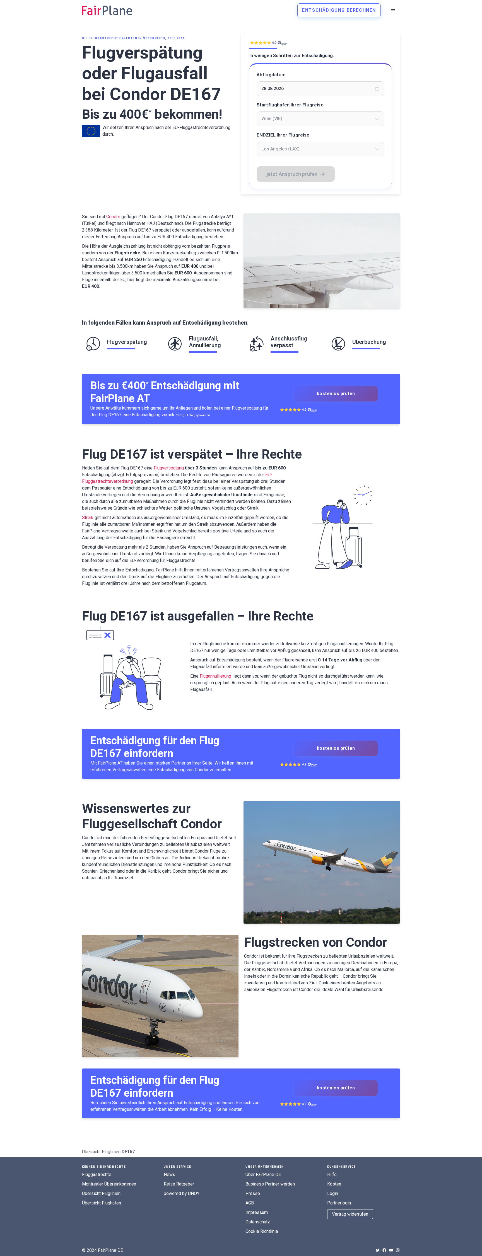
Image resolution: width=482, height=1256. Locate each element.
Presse (252, 1193)
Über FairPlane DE (263, 1174)
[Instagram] (398, 1250)
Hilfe (332, 1174)
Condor (113, 216)
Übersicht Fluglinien (101, 1151)
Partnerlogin (339, 1203)
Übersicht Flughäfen (101, 1203)
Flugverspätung (169, 468)
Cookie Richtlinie (261, 1231)
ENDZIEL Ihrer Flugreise (283, 135)
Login (332, 1193)
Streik (87, 517)
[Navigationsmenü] (393, 9)
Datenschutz (257, 1222)
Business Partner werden (270, 1184)
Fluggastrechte (96, 1174)
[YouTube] (391, 1250)
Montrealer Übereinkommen (109, 1184)
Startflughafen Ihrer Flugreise (290, 105)
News (169, 1174)
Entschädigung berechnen (339, 10)
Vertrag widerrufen (350, 1214)
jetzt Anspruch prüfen (292, 174)
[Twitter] (377, 1250)
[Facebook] (384, 1250)
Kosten (334, 1184)
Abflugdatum (271, 74)
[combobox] (321, 118)
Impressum (256, 1212)
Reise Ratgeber (179, 1184)
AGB (249, 1203)
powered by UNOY (181, 1193)
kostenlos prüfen (336, 393)
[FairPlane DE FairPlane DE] (107, 10)
